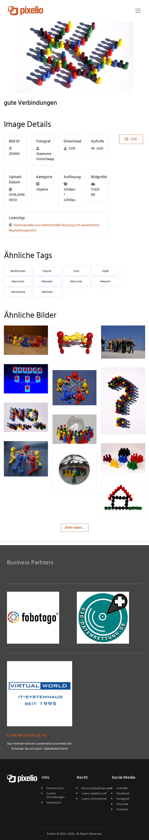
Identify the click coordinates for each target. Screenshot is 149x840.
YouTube (122, 804)
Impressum (54, 802)
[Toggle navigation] (138, 11)
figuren (47, 271)
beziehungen (18, 271)
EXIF (133, 139)
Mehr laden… (74, 527)
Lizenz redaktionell (94, 793)
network (105, 281)
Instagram (123, 798)
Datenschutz (55, 788)
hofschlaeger (27, 333)
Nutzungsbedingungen (94, 788)
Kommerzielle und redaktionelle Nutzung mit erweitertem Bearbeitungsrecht (54, 227)
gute (76, 271)
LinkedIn (122, 788)
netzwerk (47, 292)
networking (18, 292)
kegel (105, 271)
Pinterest (122, 809)
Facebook (122, 793)
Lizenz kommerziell (94, 798)
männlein (47, 281)
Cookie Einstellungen (56, 795)
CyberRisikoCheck (26, 735)
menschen (76, 281)
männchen (18, 281)
